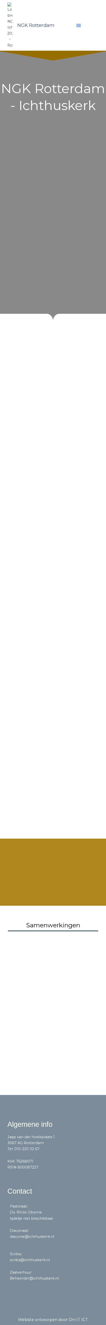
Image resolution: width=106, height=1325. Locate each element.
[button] (78, 25)
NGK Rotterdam (35, 25)
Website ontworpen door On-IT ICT (53, 1319)
